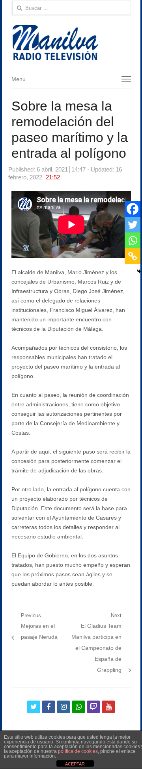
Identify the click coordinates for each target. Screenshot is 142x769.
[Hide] (139, 271)
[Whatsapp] (132, 240)
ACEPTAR (75, 764)
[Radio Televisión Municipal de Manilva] (71, 42)
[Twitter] (132, 224)
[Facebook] (132, 209)
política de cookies (78, 751)
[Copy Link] (132, 256)
